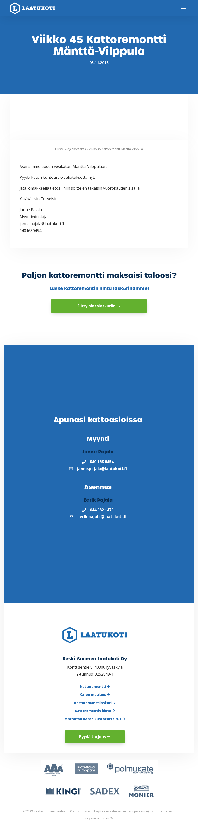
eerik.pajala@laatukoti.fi (101, 516)
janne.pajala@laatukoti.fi (102, 468)
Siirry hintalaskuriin (96, 305)
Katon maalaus (93, 694)
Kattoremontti (93, 686)
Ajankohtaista (76, 149)
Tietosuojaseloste (134, 811)
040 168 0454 (101, 461)
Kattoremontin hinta (93, 710)
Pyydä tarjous (92, 736)
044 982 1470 (101, 510)
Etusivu (59, 149)
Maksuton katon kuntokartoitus (93, 719)
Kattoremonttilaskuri (93, 702)
